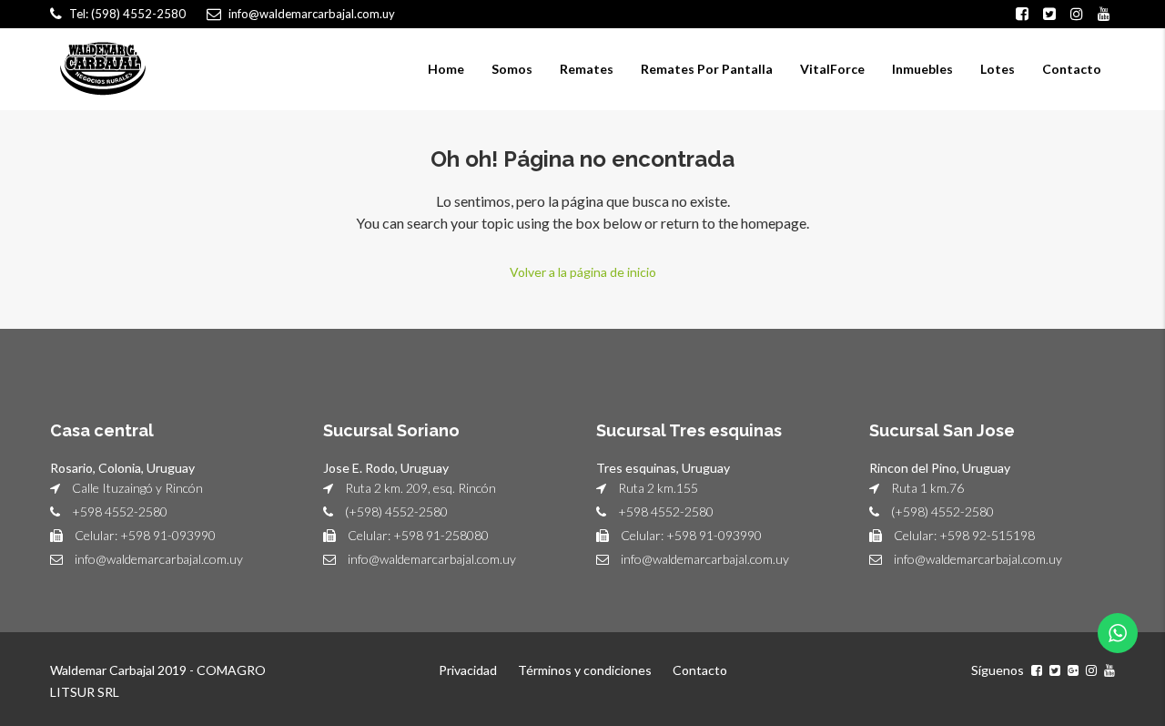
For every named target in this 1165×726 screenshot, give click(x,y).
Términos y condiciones (585, 670)
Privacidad (468, 670)
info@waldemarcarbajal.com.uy (159, 559)
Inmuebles (922, 69)
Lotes (997, 69)
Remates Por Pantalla (707, 69)
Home (446, 69)
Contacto (1071, 69)
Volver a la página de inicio (583, 272)
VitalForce (832, 69)
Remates (586, 69)
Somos (511, 69)
